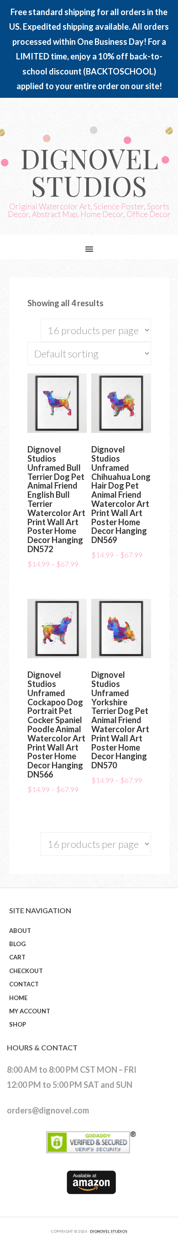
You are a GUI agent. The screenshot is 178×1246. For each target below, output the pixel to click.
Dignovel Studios (89, 171)
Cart (17, 957)
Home (18, 997)
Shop (17, 1024)
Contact (24, 984)
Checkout (26, 970)
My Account (29, 1011)
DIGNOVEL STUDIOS (108, 1231)
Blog (17, 944)
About (20, 930)
